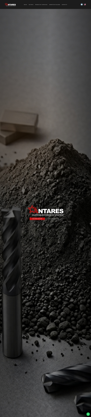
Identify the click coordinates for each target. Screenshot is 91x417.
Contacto (64, 4)
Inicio (25, 4)
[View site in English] (85, 4)
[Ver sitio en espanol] (81, 4)
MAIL (88, 414)
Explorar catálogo (37, 218)
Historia (31, 4)
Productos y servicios (41, 4)
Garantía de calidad (54, 4)
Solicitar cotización (53, 218)
